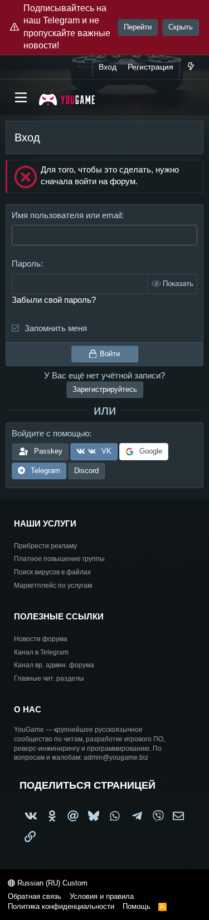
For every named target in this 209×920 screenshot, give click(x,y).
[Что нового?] (190, 67)
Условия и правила (102, 896)
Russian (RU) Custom (51, 883)
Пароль (26, 263)
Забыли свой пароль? (54, 299)
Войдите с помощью (50, 433)
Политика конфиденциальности (61, 906)
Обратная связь (34, 896)
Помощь (136, 906)
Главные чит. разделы (49, 678)
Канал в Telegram (41, 652)
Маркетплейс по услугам (53, 585)
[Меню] (21, 97)
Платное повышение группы (59, 559)
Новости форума (40, 639)
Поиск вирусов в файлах (52, 572)
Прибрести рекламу (45, 546)
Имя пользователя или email (66, 215)
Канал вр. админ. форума (54, 665)
